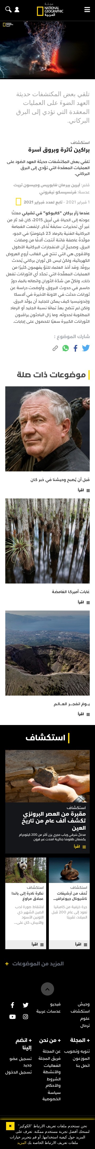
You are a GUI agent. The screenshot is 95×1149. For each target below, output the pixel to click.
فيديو (55, 1004)
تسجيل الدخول (18, 1072)
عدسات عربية (48, 1011)
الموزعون (81, 1058)
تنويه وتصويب (77, 1051)
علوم (85, 1018)
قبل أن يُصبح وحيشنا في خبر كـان (60, 479)
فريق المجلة (50, 1058)
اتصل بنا (83, 1065)
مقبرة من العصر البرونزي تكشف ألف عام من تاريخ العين (54, 821)
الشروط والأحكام (53, 1082)
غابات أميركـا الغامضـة (71, 592)
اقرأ (81, 490)
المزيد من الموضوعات (38, 964)
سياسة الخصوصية (51, 1095)
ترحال (85, 1025)
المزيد (21, 1143)
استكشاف (76, 807)
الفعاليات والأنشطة (52, 1068)
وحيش (84, 1004)
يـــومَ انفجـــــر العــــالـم (72, 704)
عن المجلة (52, 1051)
